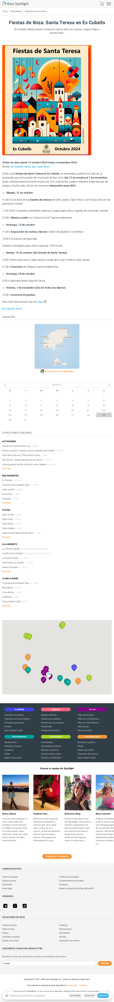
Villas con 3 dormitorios (88, 719)
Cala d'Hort (11, 519)
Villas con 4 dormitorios (88, 722)
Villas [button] (92, 709)
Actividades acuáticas (51, 746)
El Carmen (11, 494)
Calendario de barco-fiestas (17, 719)
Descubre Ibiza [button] (92, 737)
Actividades (16, 11)
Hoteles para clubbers (51, 719)
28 (88, 415)
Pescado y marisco (13, 746)
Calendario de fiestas (14, 715)
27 (72, 415)
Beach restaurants (13, 757)
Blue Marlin (11, 587)
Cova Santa (11, 592)
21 (88, 410)
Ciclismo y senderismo (51, 757)
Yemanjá (10, 498)
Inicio (5, 11)
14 (88, 405)
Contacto (63, 884)
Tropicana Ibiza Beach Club (20, 485)
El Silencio (11, 597)
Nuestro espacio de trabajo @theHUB (76, 888)
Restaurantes (65, 929)
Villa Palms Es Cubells (17, 562)
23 (10, 415)
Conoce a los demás (57, 856)
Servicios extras (84, 730)
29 (104, 415)
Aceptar (103, 996)
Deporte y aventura (49, 750)
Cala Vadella (12, 528)
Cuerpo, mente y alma (51, 754)
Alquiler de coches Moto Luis (20, 446)
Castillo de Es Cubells (26, 553)
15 (104, 405)
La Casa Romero (15, 558)
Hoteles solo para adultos (52, 722)
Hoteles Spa (46, 726)
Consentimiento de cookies (71, 880)
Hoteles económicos (50, 730)
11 (41, 405)
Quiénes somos (9, 880)
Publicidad (7, 884)
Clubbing (63, 925)
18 (41, 410)
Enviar (105, 963)
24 (25, 415)
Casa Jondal (12, 489)
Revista (7, 726)
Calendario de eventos (36, 11)
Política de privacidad (69, 877)
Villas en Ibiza (8, 929)
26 (57, 415)
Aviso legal (7, 888)
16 (10, 410)
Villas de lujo (83, 726)
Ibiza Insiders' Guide (13, 730)
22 (104, 410)
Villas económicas (85, 715)
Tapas (7, 754)
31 (25, 420)
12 (57, 405)
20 (72, 410)
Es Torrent (12, 480)
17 (25, 410)
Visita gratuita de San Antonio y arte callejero (29, 464)
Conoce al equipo (10, 877)
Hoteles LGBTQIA (49, 715)
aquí (40, 301)
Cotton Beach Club (15, 601)
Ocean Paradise (14, 567)
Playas (80, 746)
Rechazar (90, 996)
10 (25, 405)
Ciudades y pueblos (86, 742)
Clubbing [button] (19, 709)
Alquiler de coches (85, 750)
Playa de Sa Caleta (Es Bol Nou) (21, 533)
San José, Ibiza (41, 166)
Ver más (6, 468)
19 (57, 410)
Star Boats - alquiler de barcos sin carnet (26, 460)
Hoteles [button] (56, 709)
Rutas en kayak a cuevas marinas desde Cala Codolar (32, 450)
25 (41, 415)
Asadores (8, 750)
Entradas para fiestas (14, 722)
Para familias (47, 742)
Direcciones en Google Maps (59, 371)
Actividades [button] (56, 737)
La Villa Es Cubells (25, 549)
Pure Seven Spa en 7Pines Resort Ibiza (25, 455)
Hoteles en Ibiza (9, 925)
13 (72, 405)
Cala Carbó (11, 524)
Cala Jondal (12, 514)
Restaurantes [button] (19, 737)
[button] (28, 657)
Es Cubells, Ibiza (20, 166)
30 (10, 420)
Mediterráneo (10, 742)
